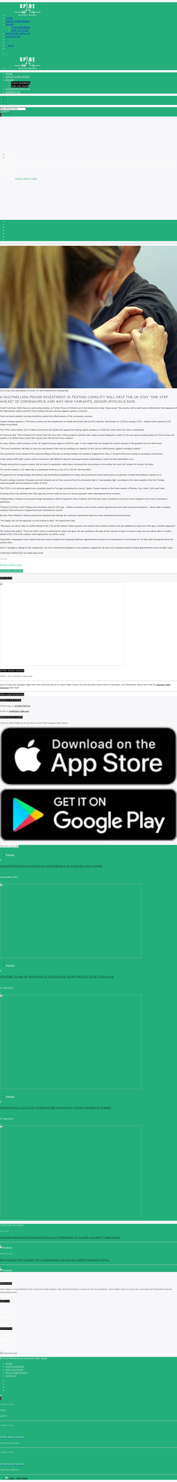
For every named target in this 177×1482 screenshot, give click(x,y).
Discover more (7, 1295)
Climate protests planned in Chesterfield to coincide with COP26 (51, 866)
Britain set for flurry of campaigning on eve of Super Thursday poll (55, 1260)
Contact (11, 1375)
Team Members (20, 27)
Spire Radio (5, 871)
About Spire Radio (18, 21)
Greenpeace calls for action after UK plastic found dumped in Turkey (55, 1108)
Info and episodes (12, 694)
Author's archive (11, 570)
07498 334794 (22, 706)
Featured (10, 154)
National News (13, 157)
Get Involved (6, 1312)
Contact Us (13, 36)
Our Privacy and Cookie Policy (14, 1322)
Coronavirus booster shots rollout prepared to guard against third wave (60, 1237)
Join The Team (20, 30)
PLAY (10, 45)
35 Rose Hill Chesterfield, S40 (8, 1346)
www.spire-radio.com (10, 1334)
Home (9, 18)
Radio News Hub (26, 178)
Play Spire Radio (16, 1372)
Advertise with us (18, 33)
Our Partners (6, 1317)
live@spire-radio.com (19, 711)
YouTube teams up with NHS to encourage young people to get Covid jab (57, 977)
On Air (10, 24)
